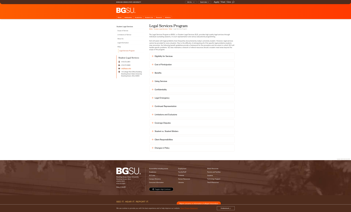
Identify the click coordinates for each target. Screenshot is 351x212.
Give (229, 2)
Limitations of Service (124, 35)
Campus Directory (155, 179)
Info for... (190, 2)
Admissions (128, 17)
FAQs (170, 29)
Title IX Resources (213, 182)
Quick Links (203, 2)
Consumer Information (156, 182)
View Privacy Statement (189, 208)
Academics (138, 17)
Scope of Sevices (122, 31)
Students (210, 175)
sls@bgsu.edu (126, 68)
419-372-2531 (121, 183)
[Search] (233, 2)
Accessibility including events (158, 168)
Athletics (168, 17)
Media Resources (212, 168)
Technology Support (213, 179)
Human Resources (184, 179)
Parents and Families (214, 172)
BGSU (151, 29)
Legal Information (123, 43)
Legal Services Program (127, 51)
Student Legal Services (160, 29)
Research (159, 17)
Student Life (149, 17)
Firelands (181, 175)
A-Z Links (152, 175)
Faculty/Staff (182, 172)
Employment (182, 168)
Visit (223, 2)
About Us (120, 39)
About (119, 17)
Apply (216, 2)
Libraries (181, 182)
